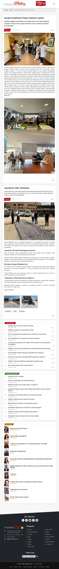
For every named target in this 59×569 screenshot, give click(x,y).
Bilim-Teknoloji (50, 537)
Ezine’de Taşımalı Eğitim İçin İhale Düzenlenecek (21, 380)
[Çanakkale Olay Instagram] (33, 520)
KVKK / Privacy (18, 567)
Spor (29, 537)
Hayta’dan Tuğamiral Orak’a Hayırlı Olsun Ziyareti (21, 399)
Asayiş (30, 539)
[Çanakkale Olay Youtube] (29, 520)
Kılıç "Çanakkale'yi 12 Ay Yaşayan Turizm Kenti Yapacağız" (24, 338)
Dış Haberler (49, 544)
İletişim (48, 567)
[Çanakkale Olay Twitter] (22, 520)
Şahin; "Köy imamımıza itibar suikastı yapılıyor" (20, 365)
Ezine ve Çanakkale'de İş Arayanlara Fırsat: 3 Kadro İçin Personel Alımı (27, 334)
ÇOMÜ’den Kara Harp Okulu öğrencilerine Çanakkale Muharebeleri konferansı (29, 348)
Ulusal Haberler (50, 541)
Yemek (47, 539)
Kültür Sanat (49, 529)
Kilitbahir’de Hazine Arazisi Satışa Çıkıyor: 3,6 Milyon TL (23, 384)
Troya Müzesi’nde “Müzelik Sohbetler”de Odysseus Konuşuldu (25, 395)
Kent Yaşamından (32, 532)
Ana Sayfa (5, 10)
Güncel (11, 10)
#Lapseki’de (8, 311)
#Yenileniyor (22, 311)
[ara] (37, 556)
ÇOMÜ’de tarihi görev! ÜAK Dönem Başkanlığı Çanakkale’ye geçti (25, 361)
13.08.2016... (13, 475)
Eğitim (47, 532)
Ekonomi (48, 534)
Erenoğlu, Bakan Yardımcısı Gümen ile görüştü (20, 325)
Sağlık (29, 544)
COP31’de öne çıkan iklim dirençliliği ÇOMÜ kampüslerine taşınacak (26, 357)
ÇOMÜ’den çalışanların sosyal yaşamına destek (21, 330)
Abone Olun (41, 567)
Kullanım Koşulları (27, 567)
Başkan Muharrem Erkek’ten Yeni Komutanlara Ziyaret (23, 403)
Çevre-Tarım (31, 546)
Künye (11, 567)
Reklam (35, 567)
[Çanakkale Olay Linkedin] (36, 520)
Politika (30, 534)
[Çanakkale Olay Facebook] (26, 520)
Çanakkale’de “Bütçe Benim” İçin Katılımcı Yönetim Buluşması (24, 407)
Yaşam (29, 541)
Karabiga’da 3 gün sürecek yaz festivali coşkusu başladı (23, 416)
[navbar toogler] (54, 3)
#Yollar (15, 311)
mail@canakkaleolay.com (12, 539)
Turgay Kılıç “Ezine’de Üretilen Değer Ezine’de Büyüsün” (23, 411)
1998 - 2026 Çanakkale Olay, (25, 564)
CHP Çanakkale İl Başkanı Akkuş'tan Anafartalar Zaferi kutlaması (26, 352)
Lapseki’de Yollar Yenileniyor (16, 376)
